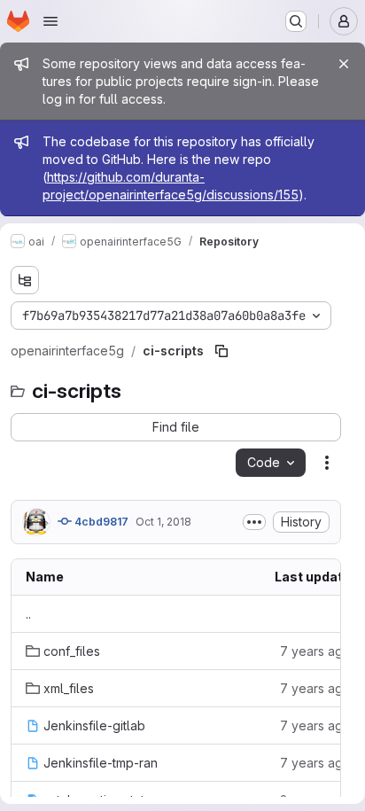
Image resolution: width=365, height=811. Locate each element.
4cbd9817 (100, 521)
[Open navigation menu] (50, 21)
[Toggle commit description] (254, 522)
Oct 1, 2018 (163, 521)
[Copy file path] (221, 351)
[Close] (343, 63)
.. (28, 613)
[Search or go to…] (296, 21)
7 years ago (315, 651)
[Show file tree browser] (25, 280)
